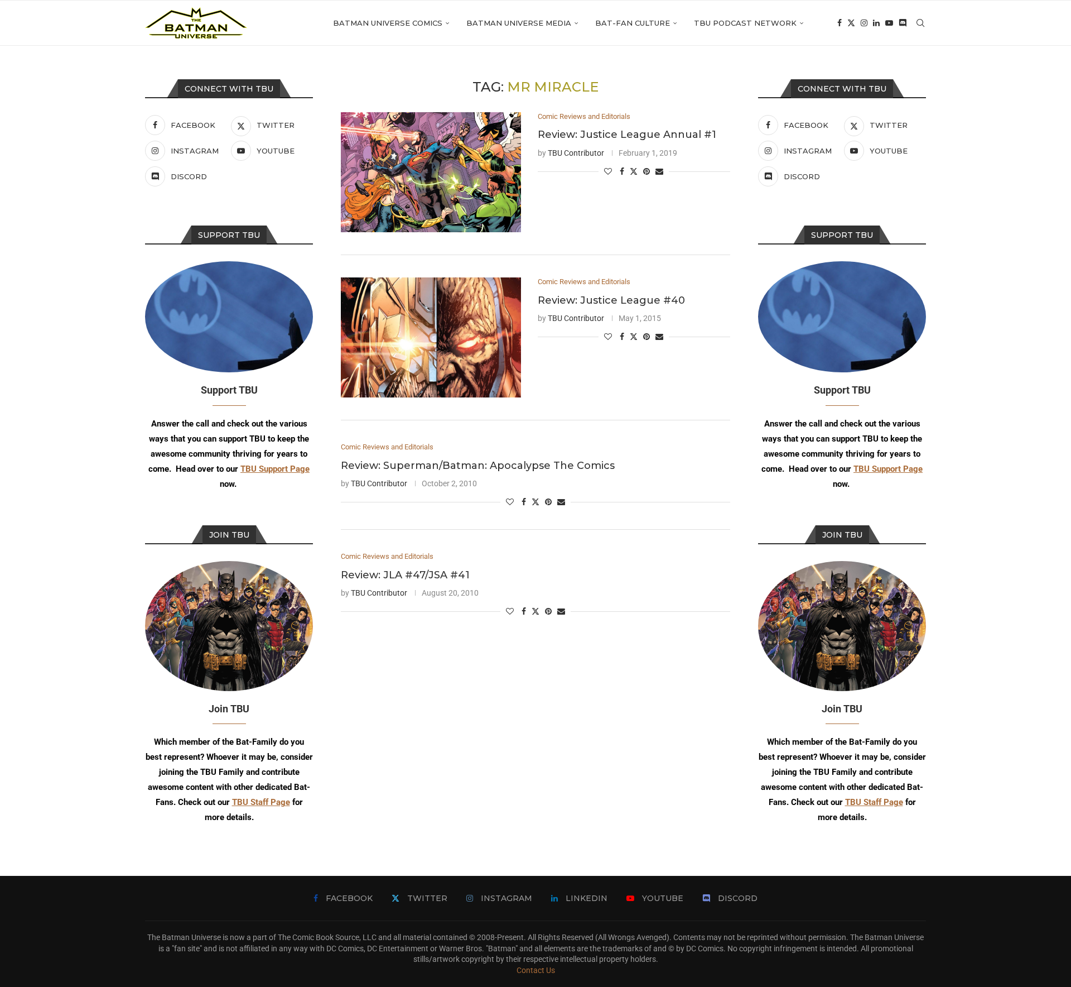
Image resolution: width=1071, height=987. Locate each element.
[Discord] (902, 23)
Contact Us (536, 970)
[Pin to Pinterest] (646, 171)
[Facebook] (839, 23)
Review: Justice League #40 (611, 300)
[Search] (920, 23)
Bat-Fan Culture (632, 22)
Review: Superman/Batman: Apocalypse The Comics (478, 465)
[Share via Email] (659, 171)
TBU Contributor (576, 152)
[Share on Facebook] (622, 171)
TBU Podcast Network (745, 22)
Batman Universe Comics (387, 22)
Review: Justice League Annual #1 (627, 134)
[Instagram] (864, 23)
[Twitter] (851, 23)
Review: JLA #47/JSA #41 (405, 575)
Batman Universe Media (518, 22)
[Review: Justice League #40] (431, 337)
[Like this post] (608, 171)
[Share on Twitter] (634, 171)
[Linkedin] (876, 23)
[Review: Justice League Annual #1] (431, 172)
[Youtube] (889, 23)
